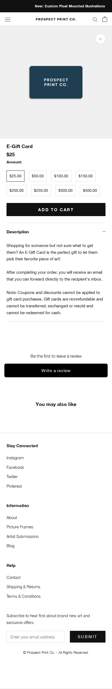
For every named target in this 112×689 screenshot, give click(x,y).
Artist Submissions (23, 536)
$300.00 (65, 190)
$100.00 (61, 176)
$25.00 (15, 176)
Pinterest (14, 486)
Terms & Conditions (24, 596)
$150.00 (86, 176)
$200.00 (17, 190)
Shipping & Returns (23, 586)
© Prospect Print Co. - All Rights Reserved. (56, 652)
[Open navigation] (7, 19)
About (12, 517)
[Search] (95, 19)
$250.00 (41, 190)
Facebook (15, 467)
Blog (10, 545)
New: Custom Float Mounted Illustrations (59, 6)
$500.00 (90, 190)
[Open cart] (104, 19)
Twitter (12, 476)
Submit (88, 636)
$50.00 (38, 176)
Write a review (56, 370)
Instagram (15, 457)
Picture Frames (20, 526)
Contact (13, 577)
